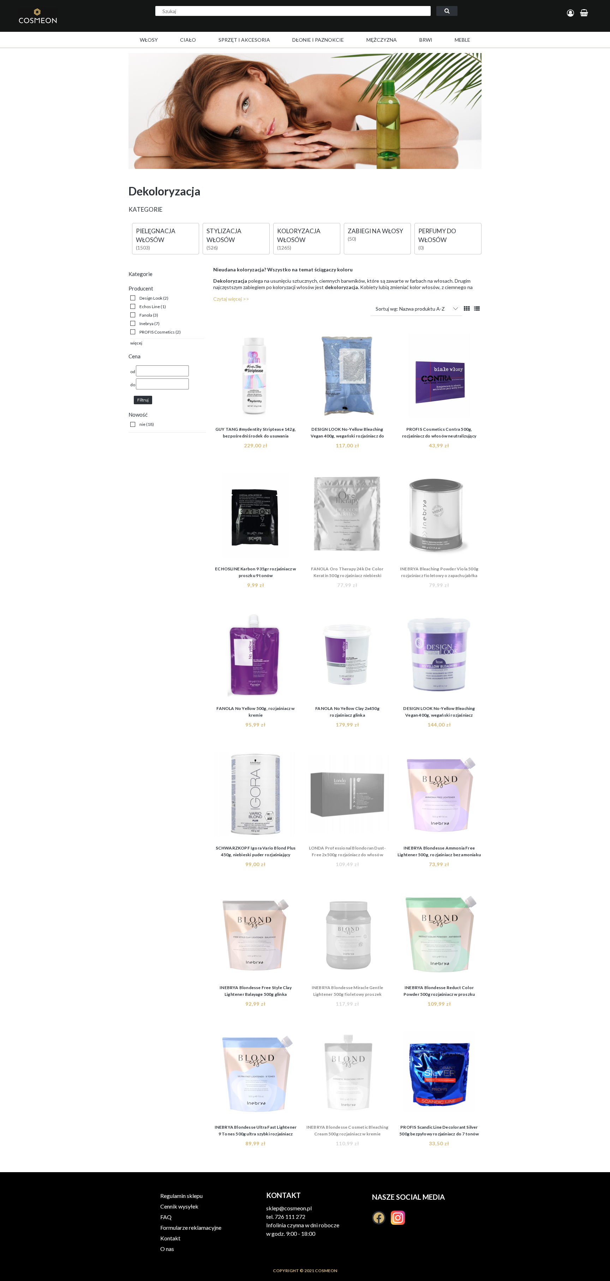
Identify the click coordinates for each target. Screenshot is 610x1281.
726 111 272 (290, 1216)
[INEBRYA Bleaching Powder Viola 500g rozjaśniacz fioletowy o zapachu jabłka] (439, 517)
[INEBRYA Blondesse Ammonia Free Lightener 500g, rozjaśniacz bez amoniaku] (439, 796)
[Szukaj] (447, 11)
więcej (136, 343)
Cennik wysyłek (179, 1206)
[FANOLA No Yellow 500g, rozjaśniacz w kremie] (256, 656)
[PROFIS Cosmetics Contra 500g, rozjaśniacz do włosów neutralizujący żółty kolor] (439, 377)
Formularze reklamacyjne (190, 1227)
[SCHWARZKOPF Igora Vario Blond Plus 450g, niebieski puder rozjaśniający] (256, 796)
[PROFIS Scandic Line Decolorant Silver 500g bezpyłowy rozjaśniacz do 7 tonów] (439, 1075)
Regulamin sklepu (181, 1195)
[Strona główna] (61, 23)
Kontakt (170, 1238)
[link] (149, 298)
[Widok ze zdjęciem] (467, 308)
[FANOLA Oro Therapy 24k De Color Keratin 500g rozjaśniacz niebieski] (347, 517)
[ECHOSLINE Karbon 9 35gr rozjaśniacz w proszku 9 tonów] (256, 517)
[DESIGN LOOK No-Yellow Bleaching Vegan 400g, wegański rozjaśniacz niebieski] (439, 656)
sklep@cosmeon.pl (289, 1208)
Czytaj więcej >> (231, 299)
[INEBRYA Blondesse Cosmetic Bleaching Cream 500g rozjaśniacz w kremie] (347, 1075)
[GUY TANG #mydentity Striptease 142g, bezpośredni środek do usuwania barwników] (256, 377)
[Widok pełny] (477, 308)
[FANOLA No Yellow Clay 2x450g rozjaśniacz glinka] (347, 656)
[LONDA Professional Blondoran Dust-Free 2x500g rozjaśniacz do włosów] (347, 796)
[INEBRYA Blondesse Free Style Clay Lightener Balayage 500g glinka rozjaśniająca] (256, 936)
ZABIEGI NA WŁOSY (375, 231)
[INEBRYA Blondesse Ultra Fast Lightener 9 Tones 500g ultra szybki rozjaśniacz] (256, 1075)
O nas (167, 1248)
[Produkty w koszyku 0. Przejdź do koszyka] (585, 13)
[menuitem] (149, 39)
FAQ (166, 1217)
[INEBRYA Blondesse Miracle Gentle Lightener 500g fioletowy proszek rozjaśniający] (347, 936)
